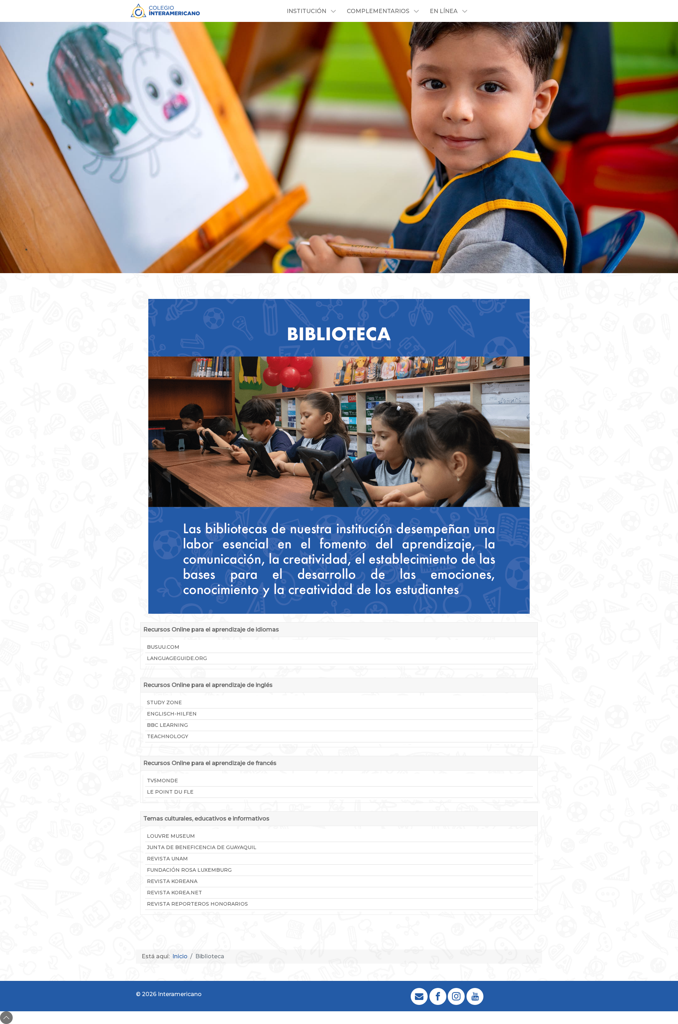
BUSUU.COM (163, 647)
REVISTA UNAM (167, 858)
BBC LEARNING (167, 725)
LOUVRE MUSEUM (171, 836)
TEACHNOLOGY (167, 736)
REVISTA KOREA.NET (174, 892)
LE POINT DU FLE (170, 792)
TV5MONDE (162, 780)
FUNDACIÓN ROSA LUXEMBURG (189, 870)
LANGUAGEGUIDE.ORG (177, 658)
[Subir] (6, 1017)
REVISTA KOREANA (172, 881)
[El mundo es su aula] (165, 10)
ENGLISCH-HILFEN (172, 714)
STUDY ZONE (164, 702)
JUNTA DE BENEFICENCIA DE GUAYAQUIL (201, 847)
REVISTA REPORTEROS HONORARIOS (197, 904)
